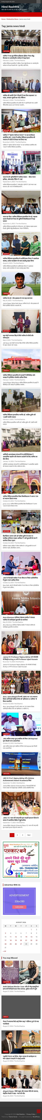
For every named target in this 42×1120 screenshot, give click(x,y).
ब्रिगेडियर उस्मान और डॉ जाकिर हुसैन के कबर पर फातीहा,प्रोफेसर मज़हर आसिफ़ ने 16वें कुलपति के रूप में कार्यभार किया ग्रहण (20, 538)
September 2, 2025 (9, 223)
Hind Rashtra (10, 6)
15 (31, 937)
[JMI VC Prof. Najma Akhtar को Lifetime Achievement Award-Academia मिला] (21, 764)
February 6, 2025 (8, 419)
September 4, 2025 (9, 181)
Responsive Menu (38, 1)
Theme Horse (12, 1117)
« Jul (4, 951)
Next (28, 835)
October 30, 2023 (8, 704)
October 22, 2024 (8, 582)
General (6, 90)
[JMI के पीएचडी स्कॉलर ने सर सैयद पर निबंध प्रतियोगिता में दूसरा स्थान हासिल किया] (21, 563)
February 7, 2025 (8, 380)
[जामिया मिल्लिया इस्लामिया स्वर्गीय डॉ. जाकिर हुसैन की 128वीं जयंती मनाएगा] (21, 400)
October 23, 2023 (8, 743)
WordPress (36, 1117)
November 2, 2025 (8, 142)
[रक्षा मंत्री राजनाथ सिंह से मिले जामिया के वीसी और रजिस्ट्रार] (21, 321)
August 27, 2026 (8, 991)
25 (10, 944)
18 (10, 940)
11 (10, 937)
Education (7, 212)
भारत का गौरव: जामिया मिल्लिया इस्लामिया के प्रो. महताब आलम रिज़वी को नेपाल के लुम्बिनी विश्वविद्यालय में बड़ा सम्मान (20, 219)
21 (26, 940)
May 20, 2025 (7, 300)
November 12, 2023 (9, 662)
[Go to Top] (39, 1111)
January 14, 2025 (8, 461)
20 (21, 940)
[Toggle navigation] (3, 14)
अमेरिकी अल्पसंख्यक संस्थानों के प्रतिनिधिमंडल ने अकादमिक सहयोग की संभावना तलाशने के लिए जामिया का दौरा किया (20, 456)
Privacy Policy (31, 1114)
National (7, 51)
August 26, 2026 (8, 1096)
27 (21, 944)
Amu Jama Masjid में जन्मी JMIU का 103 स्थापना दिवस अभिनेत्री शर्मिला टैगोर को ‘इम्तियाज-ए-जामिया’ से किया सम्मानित (20, 699)
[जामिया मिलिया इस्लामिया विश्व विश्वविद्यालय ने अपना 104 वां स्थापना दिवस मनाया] (21, 482)
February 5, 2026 (8, 100)
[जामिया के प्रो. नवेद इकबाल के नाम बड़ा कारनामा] (21, 284)
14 (26, 937)
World (6, 813)
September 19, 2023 (9, 783)
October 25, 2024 (8, 543)
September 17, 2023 (9, 822)
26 (16, 944)
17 (5, 940)
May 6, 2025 (6, 340)
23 (36, 940)
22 (31, 940)
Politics (6, 1086)
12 (16, 937)
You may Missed (10, 958)
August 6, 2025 (7, 263)
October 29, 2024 (8, 501)
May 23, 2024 (7, 622)
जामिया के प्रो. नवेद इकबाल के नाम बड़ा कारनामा (17, 298)
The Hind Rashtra (19, 60)
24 (5, 944)
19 (16, 940)
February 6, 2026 (8, 60)
